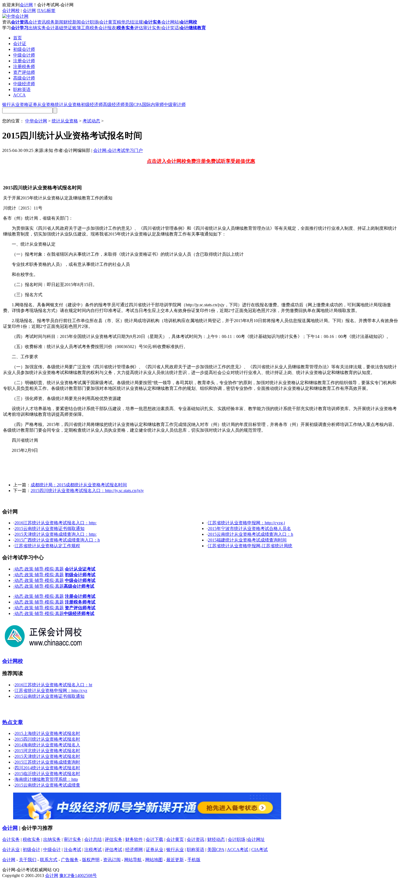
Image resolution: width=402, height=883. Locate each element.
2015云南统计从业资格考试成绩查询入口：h (250, 534)
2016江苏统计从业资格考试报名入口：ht (53, 684)
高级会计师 (24, 78)
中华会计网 (36, 121)
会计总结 (93, 839)
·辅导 (38, 569)
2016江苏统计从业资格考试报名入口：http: (55, 522)
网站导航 (133, 859)
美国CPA (133, 104)
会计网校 (11, 10)
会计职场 (89, 22)
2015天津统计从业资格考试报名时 (47, 756)
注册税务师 (24, 66)
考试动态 (91, 121)
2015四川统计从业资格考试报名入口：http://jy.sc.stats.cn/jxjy (87, 490)
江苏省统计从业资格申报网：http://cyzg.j (246, 522)
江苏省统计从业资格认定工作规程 (47, 545)
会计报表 (107, 27)
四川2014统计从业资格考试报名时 (47, 768)
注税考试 (93, 849)
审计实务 (152, 27)
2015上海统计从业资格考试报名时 (47, 733)
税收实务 (31, 839)
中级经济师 (24, 83)
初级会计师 (24, 49)
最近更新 (175, 859)
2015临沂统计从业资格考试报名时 (47, 773)
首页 (17, 38)
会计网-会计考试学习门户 (118, 150)
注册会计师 (24, 60)
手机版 (193, 859)
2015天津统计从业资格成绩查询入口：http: (55, 534)
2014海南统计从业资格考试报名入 (47, 745)
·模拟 (48, 569)
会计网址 (256, 839)
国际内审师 (153, 104)
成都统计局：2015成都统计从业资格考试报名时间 (79, 484)
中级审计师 (175, 104)
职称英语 (22, 89)
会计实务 (11, 839)
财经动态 (216, 839)
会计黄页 (108, 22)
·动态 (18, 569)
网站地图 (154, 859)
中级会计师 (24, 55)
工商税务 (89, 27)
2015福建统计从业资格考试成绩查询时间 (247, 540)
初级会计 (31, 849)
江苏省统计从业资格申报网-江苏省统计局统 (250, 545)
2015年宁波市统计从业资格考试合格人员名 (249, 528)
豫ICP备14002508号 (78, 875)
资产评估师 (24, 72)
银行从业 (175, 849)
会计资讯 (37, 22)
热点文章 (12, 722)
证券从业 (154, 849)
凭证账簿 (72, 27)
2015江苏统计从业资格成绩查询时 (47, 762)
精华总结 (125, 22)
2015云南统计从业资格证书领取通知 (49, 528)
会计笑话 (170, 27)
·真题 (59, 569)
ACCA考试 (237, 849)
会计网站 (170, 22)
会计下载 (154, 839)
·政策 (28, 569)
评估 (138, 27)
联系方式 (48, 859)
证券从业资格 (41, 104)
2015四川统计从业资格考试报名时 (47, 739)
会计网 (26, 4)
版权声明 (91, 859)
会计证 (19, 43)
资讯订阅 (112, 859)
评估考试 (113, 849)
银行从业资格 (15, 104)
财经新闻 (72, 22)
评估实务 (113, 839)
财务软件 (134, 839)
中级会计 (52, 849)
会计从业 (11, 849)
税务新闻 (54, 22)
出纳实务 (37, 27)
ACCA (19, 95)
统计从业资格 (68, 104)
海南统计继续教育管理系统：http (46, 779)
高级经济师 (114, 104)
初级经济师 (92, 104)
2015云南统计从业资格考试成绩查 (47, 785)
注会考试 (72, 849)
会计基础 (54, 27)
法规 (138, 22)
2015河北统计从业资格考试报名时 (47, 750)
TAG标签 (47, 10)
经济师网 (134, 849)
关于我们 (27, 859)
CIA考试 (259, 849)
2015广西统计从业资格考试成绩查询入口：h (57, 540)
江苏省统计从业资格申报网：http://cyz (50, 690)
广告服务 (69, 859)
